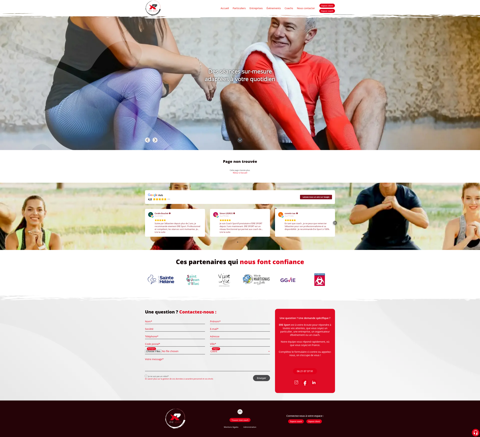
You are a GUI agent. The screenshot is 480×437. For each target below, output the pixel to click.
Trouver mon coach (240, 420)
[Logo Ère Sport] (153, 8)
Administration (249, 427)
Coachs (289, 8)
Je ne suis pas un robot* (158, 376)
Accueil (225, 8)
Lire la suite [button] (160, 232)
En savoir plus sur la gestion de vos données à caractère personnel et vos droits (179, 378)
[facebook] (305, 382)
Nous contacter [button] (306, 8)
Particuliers (239, 8)
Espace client (327, 5)
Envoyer (261, 378)
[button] (145, 223)
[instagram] (296, 382)
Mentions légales (231, 427)
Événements (273, 8)
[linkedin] (314, 382)
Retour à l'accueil (240, 172)
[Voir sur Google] (150, 214)
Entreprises (256, 8)
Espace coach (327, 11)
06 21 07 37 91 (305, 371)
